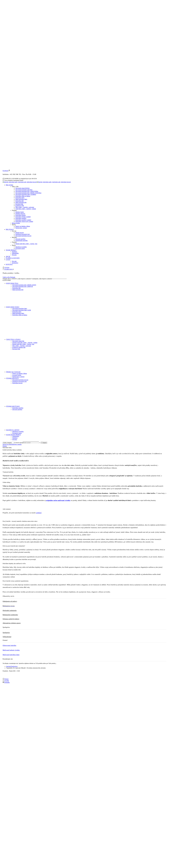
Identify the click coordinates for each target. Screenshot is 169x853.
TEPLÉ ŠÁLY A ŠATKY (13, 339)
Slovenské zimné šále (18, 341)
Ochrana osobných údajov (11, 619)
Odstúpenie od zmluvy (10, 601)
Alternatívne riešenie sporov (12, 623)
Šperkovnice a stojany (18, 376)
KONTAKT (9, 264)
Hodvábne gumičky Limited (23, 220)
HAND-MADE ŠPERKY (13, 434)
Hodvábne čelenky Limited (23, 216)
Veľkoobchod (7, 637)
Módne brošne (16, 223)
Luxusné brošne (16, 375)
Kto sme (14, 261)
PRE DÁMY (9, 185)
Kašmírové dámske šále (18, 347)
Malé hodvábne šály (21, 202)
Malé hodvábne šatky (21, 199)
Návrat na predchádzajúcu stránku (12, 444)
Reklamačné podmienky (10, 615)
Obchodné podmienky (10, 610)
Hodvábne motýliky (17, 408)
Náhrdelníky (15, 253)
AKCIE (8, 256)
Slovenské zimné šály (22, 188)
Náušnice (14, 251)
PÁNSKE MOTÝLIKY (13, 406)
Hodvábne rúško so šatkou (22, 196)
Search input (18, 442)
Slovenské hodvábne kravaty (23, 236)
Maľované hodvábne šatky (11, 655)
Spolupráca (15, 263)
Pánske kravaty (19, 232)
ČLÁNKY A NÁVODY (13, 258)
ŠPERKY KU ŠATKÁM (13, 372)
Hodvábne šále (19, 201)
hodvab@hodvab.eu (11, 666)
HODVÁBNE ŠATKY (12, 307)
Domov (5, 446)
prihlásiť (39, 513)
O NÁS (8, 259)
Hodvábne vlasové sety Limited (24, 221)
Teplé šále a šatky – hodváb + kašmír (25, 209)
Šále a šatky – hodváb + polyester (24, 207)
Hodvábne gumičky (20, 218)
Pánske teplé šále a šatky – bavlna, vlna (26, 243)
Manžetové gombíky (21, 247)
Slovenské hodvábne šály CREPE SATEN (28, 193)
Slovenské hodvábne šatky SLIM (25, 194)
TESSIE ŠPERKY (11, 250)
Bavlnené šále (19, 204)
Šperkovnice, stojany (21, 228)
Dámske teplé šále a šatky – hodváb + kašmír (24, 342)
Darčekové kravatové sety (22, 234)
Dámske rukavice (20, 213)
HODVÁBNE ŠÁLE (12, 283)
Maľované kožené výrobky (11, 650)
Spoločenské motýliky (21, 240)
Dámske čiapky (19, 212)
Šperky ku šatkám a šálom (22, 226)
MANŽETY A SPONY (12, 430)
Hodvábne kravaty (17, 383)
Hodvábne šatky (19, 197)
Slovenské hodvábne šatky (23, 189)
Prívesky (14, 255)
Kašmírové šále (19, 205)
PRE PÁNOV (10, 229)
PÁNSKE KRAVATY (12, 378)
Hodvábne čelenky (20, 215)
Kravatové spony (20, 248)
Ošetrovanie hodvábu (9, 645)
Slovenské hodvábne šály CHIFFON (26, 191)
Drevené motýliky (20, 239)
